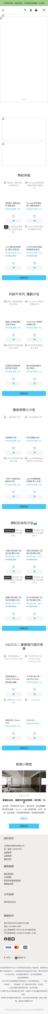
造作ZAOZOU (10, 902)
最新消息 (7, 859)
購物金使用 (8, 884)
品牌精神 (7, 856)
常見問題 (7, 877)
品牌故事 (7, 852)
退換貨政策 (16, 880)
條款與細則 (8, 874)
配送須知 (7, 880)
